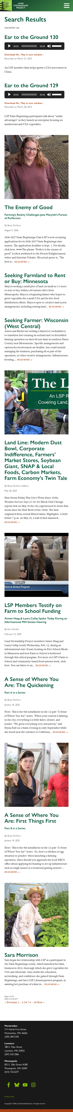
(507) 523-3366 (11, 1054)
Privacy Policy (9, 1096)
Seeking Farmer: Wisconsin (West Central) (36, 323)
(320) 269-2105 (11, 1036)
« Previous (10, 1002)
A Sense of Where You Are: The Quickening (31, 682)
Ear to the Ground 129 (31, 85)
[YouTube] (25, 1084)
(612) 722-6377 (11, 1071)
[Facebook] (8, 1084)
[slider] (57, 45)
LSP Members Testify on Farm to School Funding (33, 608)
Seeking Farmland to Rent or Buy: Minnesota (35, 278)
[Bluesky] (17, 1084)
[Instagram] (33, 1084)
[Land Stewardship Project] (28, 5)
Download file (11, 54)
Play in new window (31, 54)
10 (35, 1002)
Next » (41, 1002)
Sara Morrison (21, 955)
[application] (34, 46)
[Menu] (67, 6)
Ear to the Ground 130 (31, 37)
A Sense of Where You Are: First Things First (31, 818)
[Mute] (49, 46)
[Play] (9, 46)
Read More (22, 261)
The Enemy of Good (28, 207)
